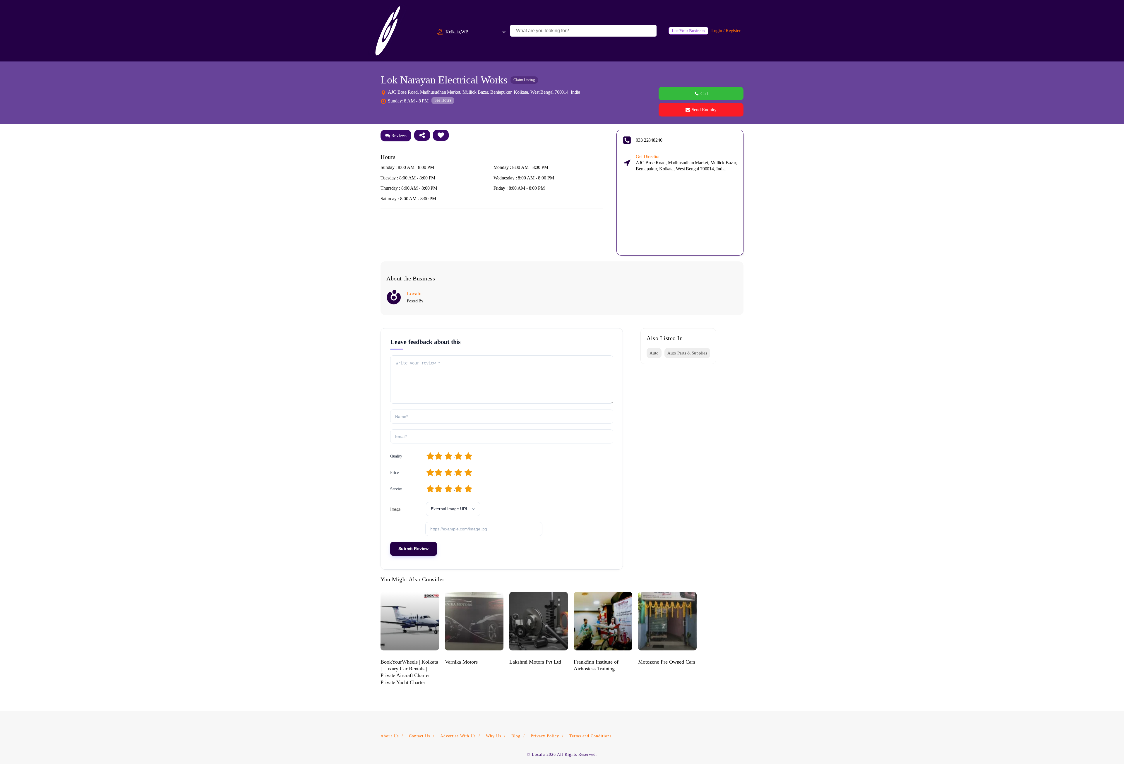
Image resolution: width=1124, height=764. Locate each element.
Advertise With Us (458, 736)
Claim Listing (524, 80)
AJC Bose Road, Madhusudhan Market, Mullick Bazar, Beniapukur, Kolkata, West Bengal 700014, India (686, 162)
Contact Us (419, 736)
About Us (390, 736)
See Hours (442, 100)
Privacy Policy (545, 736)
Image (395, 509)
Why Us (493, 736)
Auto (654, 353)
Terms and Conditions (590, 736)
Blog (515, 736)
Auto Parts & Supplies (687, 353)
